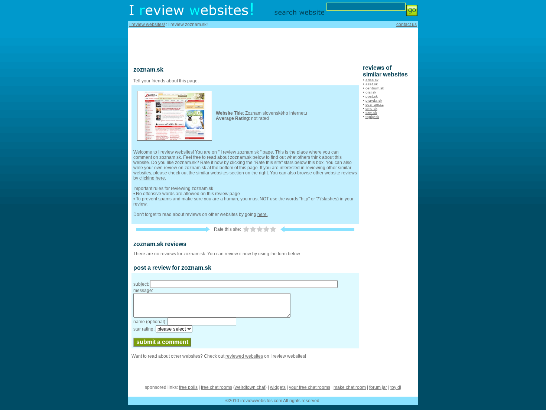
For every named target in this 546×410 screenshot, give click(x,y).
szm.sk (371, 113)
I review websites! (147, 24)
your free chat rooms (309, 387)
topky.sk (372, 117)
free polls (188, 387)
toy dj (395, 387)
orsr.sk (370, 92)
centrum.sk (374, 88)
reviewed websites (244, 356)
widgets (278, 387)
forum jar (378, 387)
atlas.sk (371, 80)
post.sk (371, 96)
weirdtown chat (250, 387)
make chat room (350, 387)
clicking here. (152, 178)
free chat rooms (216, 387)
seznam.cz (374, 104)
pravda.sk (373, 100)
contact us (406, 24)
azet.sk (371, 84)
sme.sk (371, 108)
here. (262, 214)
